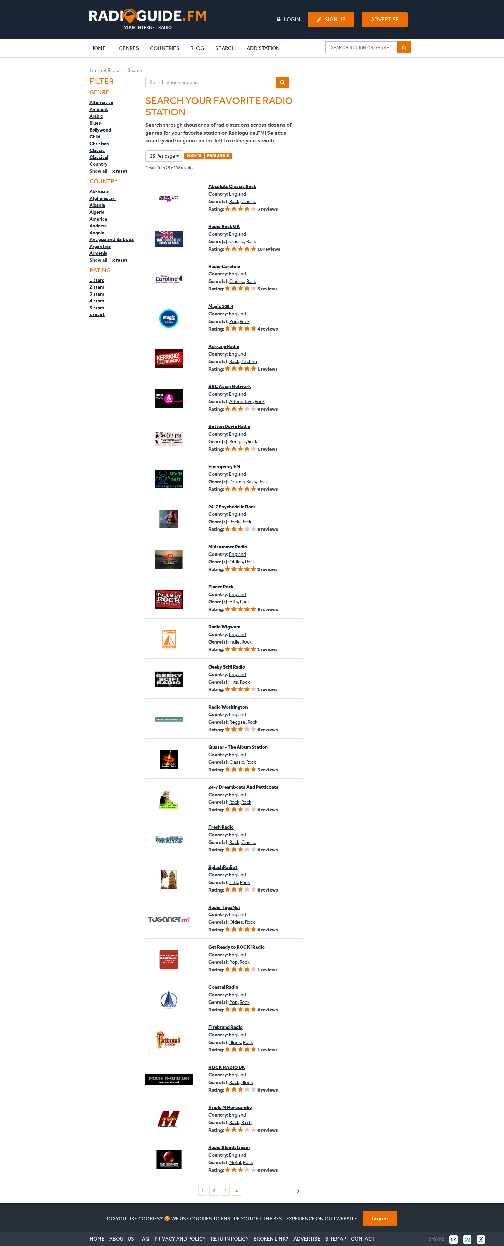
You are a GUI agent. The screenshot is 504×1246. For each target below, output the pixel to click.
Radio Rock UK (224, 226)
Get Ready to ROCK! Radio (236, 947)
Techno (249, 361)
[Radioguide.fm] (147, 19)
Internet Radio (104, 70)
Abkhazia (99, 191)
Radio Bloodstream (229, 1147)
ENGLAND (216, 156)
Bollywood (100, 130)
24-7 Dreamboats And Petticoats (243, 787)
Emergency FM (224, 467)
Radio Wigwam (224, 627)
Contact (363, 1239)
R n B (246, 1122)
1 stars (96, 280)
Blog (197, 48)
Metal (235, 1163)
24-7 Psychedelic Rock (232, 507)
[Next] (298, 1191)
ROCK (192, 156)
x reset (120, 171)
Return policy (230, 1239)
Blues (95, 123)
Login (292, 19)
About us (121, 1239)
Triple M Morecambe (230, 1107)
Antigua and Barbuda (111, 239)
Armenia (98, 253)
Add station (263, 48)
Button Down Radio (229, 426)
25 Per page (163, 156)
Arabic (96, 116)
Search (225, 48)
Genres (129, 48)
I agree (380, 1218)
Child (94, 136)
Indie (234, 642)
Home (101, 48)
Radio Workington (228, 707)
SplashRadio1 (223, 867)
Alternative (101, 102)
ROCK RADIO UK (226, 1067)
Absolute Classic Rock (232, 186)
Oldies (236, 562)
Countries (164, 48)
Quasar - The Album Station (238, 747)
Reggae (237, 442)
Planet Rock (221, 587)
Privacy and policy (180, 1239)
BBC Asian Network (229, 386)
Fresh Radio (221, 827)
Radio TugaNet (224, 907)
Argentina (100, 246)
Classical (98, 157)
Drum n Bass (242, 482)
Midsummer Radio (227, 547)
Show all (98, 171)
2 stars (96, 287)
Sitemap (335, 1239)
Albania (97, 205)
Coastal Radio (223, 987)
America (98, 219)
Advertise (385, 19)
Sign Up (335, 19)
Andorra (98, 225)
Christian (99, 143)
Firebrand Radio (225, 1027)
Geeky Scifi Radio (226, 667)
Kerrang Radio (223, 346)
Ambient (98, 109)
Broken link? (271, 1239)
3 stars (96, 294)
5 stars (96, 307)
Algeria (96, 212)
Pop (233, 321)
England (237, 194)
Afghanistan (102, 198)
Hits (233, 602)
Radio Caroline (224, 267)
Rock (234, 201)
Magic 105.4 (220, 306)
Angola (96, 232)
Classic (97, 150)
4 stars (96, 300)
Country (98, 164)
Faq (144, 1239)
